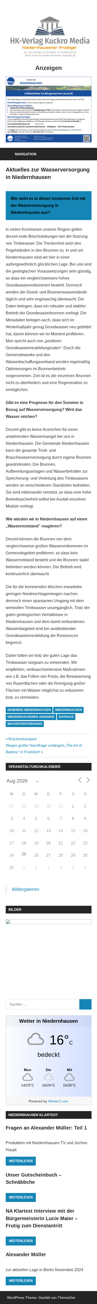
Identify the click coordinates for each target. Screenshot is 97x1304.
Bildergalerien (25, 889)
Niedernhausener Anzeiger (30, 717)
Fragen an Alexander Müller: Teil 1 (46, 1128)
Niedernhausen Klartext (33, 1115)
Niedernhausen (68, 710)
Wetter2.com (58, 1101)
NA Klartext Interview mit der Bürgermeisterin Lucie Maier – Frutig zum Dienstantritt (42, 1218)
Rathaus (66, 717)
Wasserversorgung (24, 724)
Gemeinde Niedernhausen (29, 710)
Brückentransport (22, 739)
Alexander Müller (26, 1254)
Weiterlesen (21, 1161)
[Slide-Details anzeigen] (49, 109)
